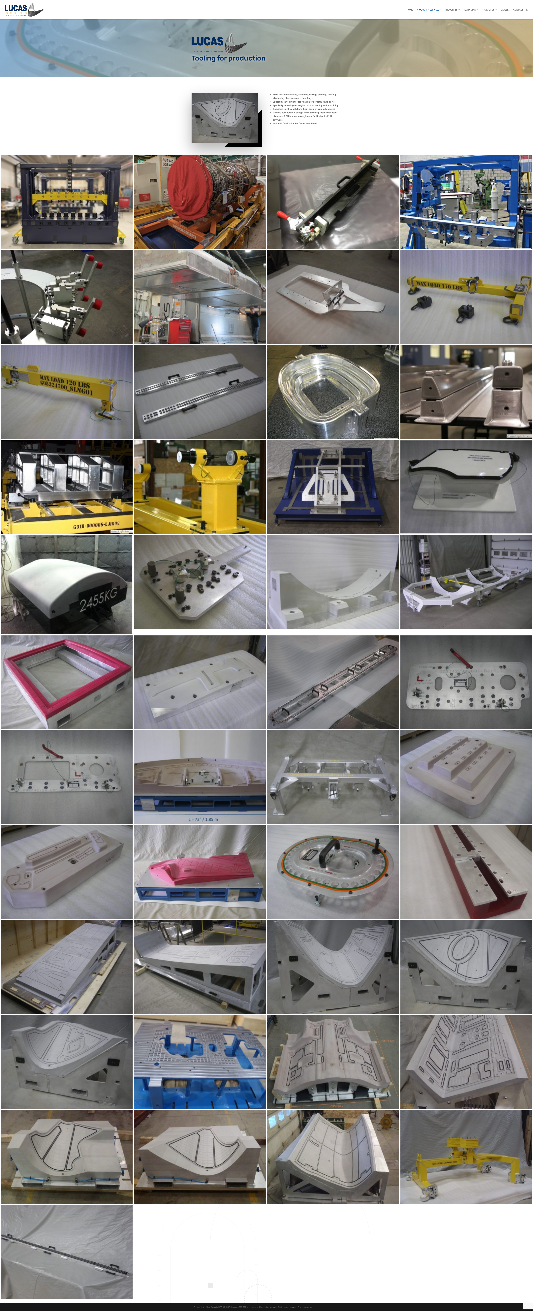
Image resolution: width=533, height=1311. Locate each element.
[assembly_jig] (466, 248)
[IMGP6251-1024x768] (333, 628)
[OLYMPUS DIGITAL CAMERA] (333, 1108)
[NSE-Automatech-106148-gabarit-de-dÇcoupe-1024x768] (67, 1013)
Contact (518, 10)
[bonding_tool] (333, 438)
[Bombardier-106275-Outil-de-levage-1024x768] (67, 438)
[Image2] (466, 533)
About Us (489, 10)
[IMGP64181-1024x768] (333, 918)
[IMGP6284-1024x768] (466, 628)
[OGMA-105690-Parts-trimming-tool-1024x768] (67, 1108)
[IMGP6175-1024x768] (200, 628)
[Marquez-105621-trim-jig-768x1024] (466, 918)
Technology (471, 10)
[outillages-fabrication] (200, 1108)
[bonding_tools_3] (466, 438)
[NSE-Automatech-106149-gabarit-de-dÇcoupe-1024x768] (200, 1013)
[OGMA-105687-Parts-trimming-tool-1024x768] (333, 1013)
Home (410, 10)
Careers (505, 10)
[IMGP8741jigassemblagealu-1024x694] (333, 823)
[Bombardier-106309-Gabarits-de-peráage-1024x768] (200, 438)
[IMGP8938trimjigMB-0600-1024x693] (466, 823)
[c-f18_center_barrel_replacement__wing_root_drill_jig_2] (67, 533)
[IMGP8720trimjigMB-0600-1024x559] (200, 823)
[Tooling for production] (333, 248)
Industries (451, 10)
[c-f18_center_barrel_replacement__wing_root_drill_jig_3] (200, 533)
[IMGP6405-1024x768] (333, 728)
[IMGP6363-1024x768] (67, 728)
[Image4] (67, 633)
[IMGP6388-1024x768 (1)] (200, 728)
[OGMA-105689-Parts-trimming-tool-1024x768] (466, 1013)
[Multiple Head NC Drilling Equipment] (67, 248)
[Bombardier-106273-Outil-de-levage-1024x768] (466, 343)
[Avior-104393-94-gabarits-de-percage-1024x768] (333, 343)
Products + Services (428, 10)
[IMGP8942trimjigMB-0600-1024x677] (67, 918)
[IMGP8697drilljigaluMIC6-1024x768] (67, 823)
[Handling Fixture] (200, 248)
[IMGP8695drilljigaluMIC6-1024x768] (466, 728)
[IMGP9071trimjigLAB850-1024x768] (200, 918)
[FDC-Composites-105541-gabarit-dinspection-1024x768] (333, 533)
